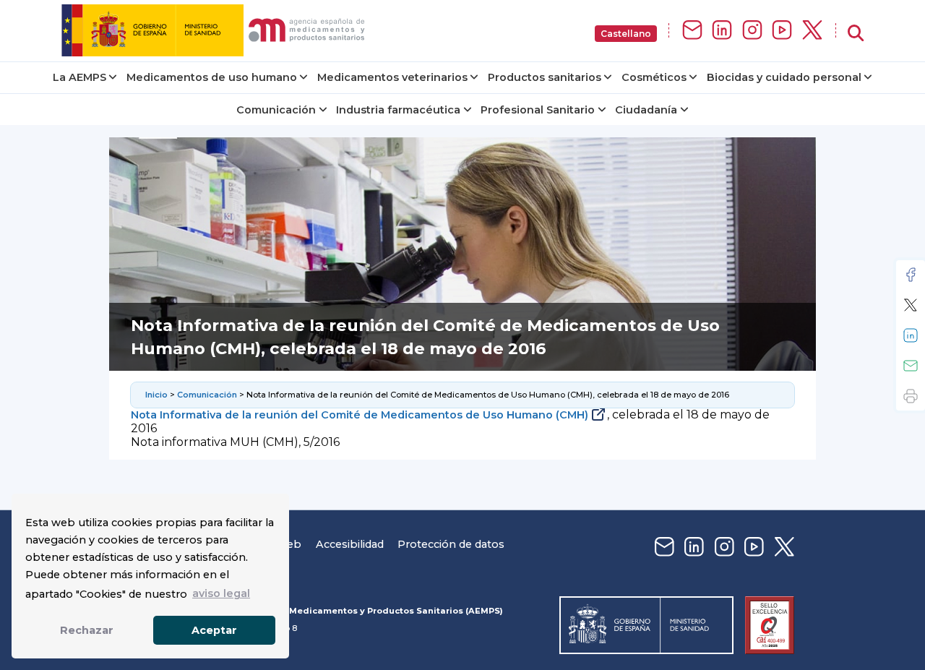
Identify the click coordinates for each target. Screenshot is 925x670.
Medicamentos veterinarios (392, 77)
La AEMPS (79, 77)
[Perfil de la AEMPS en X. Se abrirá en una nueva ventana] (812, 31)
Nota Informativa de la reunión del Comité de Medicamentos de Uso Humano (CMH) (359, 414)
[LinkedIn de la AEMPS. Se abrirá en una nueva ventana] (721, 31)
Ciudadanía (646, 109)
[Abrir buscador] (856, 33)
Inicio (156, 395)
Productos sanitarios (544, 77)
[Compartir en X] (910, 305)
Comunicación (276, 109)
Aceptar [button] (214, 630)
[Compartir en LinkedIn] (910, 335)
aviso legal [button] (221, 593)
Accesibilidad (350, 544)
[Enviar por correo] (910, 365)
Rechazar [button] (86, 630)
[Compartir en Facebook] (910, 274)
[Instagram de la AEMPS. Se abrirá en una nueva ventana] (752, 31)
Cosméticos (654, 77)
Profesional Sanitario (538, 109)
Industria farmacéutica (398, 109)
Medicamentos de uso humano (211, 77)
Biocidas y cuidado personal (784, 77)
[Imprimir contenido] (910, 396)
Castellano (626, 33)
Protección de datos (450, 544)
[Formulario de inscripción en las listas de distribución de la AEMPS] (692, 31)
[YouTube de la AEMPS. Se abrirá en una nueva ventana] (781, 31)
